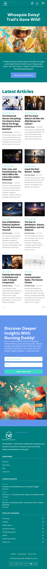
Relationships (29, 272)
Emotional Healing (8, 166)
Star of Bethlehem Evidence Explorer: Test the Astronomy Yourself (12, 226)
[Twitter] (21, 564)
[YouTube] (31, 564)
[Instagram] (16, 564)
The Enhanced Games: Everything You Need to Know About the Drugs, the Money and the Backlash (11, 122)
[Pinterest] (26, 564)
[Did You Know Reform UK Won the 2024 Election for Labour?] (35, 103)
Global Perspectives (8, 113)
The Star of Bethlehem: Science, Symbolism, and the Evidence (34, 226)
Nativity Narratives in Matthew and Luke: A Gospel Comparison (11, 278)
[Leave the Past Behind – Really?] (35, 156)
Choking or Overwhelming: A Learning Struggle (20, 486)
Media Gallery (6, 219)
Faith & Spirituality (30, 219)
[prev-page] (4, 307)
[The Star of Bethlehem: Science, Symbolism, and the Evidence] (35, 209)
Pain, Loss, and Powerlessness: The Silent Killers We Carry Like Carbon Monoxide (11, 174)
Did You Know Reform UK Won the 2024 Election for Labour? (34, 119)
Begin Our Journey (23, 372)
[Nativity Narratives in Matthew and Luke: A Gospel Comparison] (12, 262)
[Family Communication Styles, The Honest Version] (35, 262)
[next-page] (43, 307)
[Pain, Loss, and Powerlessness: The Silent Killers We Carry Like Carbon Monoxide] (12, 156)
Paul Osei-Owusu (7, 132)
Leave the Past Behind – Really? (32, 170)
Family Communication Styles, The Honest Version (34, 278)
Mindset (5, 484)
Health (4, 492)
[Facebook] (11, 564)
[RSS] (36, 564)
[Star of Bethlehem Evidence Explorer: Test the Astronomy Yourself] (12, 209)
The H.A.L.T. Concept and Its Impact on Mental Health (23, 494)
